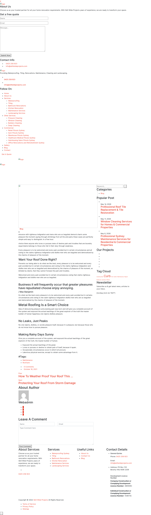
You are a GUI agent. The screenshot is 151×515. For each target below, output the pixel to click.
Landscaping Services (16, 113)
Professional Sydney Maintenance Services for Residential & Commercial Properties (116, 240)
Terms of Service (29, 504)
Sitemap (26, 509)
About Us (7, 96)
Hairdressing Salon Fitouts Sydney (21, 140)
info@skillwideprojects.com (16, 66)
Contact (7, 150)
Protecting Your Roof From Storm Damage (47, 383)
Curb (107, 276)
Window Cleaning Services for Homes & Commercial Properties (116, 224)
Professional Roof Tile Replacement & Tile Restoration (113, 209)
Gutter (115, 276)
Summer (104, 279)
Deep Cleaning (14, 125)
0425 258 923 (11, 64)
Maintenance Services (16, 111)
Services (7, 98)
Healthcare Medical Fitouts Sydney (21, 138)
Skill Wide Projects (40, 500)
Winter (108, 279)
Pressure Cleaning (15, 118)
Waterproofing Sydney (60, 453)
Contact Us (85, 456)
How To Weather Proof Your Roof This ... (45, 376)
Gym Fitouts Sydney (16, 133)
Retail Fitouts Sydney (16, 130)
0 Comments (29, 367)
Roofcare (26, 363)
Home (6, 93)
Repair (126, 276)
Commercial (8, 128)
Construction (100, 276)
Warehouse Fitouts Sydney (18, 135)
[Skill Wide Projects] (2, 4)
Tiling (10, 103)
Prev (20, 373)
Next (20, 380)
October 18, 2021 (30, 369)
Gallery (7, 145)
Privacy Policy (28, 506)
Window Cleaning (15, 120)
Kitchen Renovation (15, 108)
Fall (112, 276)
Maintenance (27, 360)
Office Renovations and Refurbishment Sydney (26, 143)
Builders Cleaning (15, 123)
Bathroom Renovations (17, 106)
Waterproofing (13, 101)
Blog (6, 148)
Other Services (10, 116)
